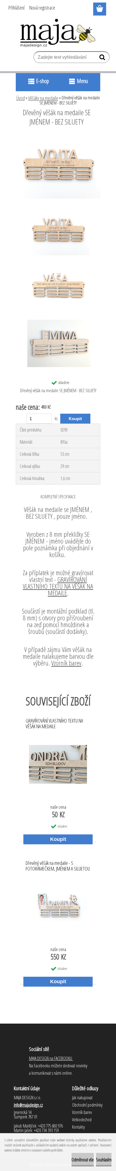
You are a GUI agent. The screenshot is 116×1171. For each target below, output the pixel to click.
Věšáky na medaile (43, 98)
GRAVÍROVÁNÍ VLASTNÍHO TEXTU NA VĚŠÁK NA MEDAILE (58, 586)
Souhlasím (103, 1160)
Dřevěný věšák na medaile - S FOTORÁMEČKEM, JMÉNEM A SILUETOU (58, 866)
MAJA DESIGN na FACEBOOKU (51, 1058)
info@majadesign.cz (28, 1105)
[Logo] (58, 33)
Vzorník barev (66, 663)
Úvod (20, 98)
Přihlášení (16, 7)
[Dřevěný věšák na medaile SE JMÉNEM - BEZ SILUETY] (58, 137)
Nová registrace (42, 7)
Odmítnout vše (83, 1160)
